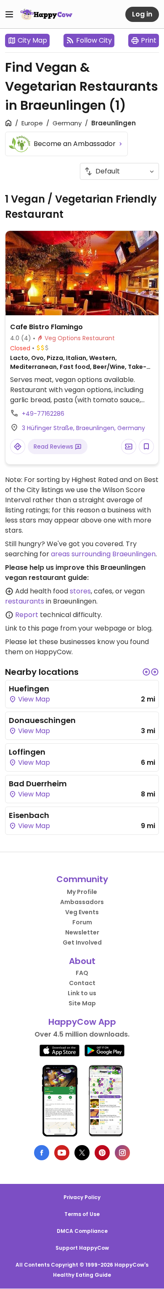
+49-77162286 (43, 413)
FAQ (82, 973)
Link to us (82, 993)
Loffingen (27, 752)
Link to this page (31, 628)
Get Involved (82, 942)
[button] (146, 672)
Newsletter (82, 932)
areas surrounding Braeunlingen (103, 554)
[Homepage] (46, 14)
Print (148, 40)
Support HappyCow (82, 1247)
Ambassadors (82, 902)
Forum (82, 922)
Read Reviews (54, 446)
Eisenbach (29, 815)
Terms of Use (82, 1214)
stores (80, 591)
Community (82, 879)
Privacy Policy (82, 1197)
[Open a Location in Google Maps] (17, 446)
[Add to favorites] (146, 446)
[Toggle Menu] (9, 14)
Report (26, 615)
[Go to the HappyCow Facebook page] (41, 1152)
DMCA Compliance (82, 1231)
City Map (32, 40)
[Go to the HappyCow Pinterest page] (102, 1152)
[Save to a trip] (128, 446)
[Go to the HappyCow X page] (82, 1152)
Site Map (82, 1003)
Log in (142, 14)
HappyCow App (82, 1022)
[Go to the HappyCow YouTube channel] (61, 1152)
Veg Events (82, 912)
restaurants (24, 601)
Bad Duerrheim (38, 783)
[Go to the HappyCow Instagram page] (122, 1152)
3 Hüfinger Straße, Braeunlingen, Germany (83, 428)
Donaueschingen (42, 720)
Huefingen (29, 688)
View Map (33, 699)
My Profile (82, 892)
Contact (82, 983)
